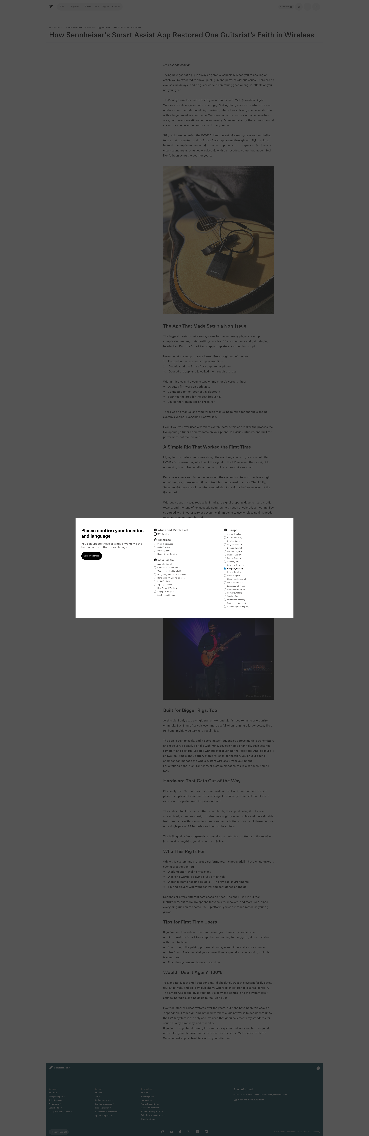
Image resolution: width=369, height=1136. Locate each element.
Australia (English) (165, 564)
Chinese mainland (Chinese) (169, 568)
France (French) (234, 558)
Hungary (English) (235, 569)
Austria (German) (234, 538)
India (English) (163, 581)
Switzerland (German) (236, 603)
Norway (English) (234, 593)
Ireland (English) (234, 572)
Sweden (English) (234, 596)
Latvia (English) (233, 576)
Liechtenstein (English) (237, 579)
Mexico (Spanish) (164, 551)
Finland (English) (234, 555)
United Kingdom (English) (238, 607)
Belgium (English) (234, 541)
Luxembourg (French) (236, 586)
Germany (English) (235, 562)
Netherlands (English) (236, 589)
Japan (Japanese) (164, 585)
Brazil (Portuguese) (165, 544)
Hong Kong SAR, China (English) (171, 578)
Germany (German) (235, 565)
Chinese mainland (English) (169, 571)
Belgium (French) (234, 545)
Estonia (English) (234, 551)
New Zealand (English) (167, 588)
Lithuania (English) (235, 583)
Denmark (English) (235, 548)
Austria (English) (234, 534)
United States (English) (167, 554)
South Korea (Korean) (166, 595)
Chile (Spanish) (163, 547)
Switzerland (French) (236, 600)
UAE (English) (163, 534)
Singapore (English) (165, 592)
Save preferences (91, 556)
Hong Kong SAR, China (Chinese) (171, 574)
